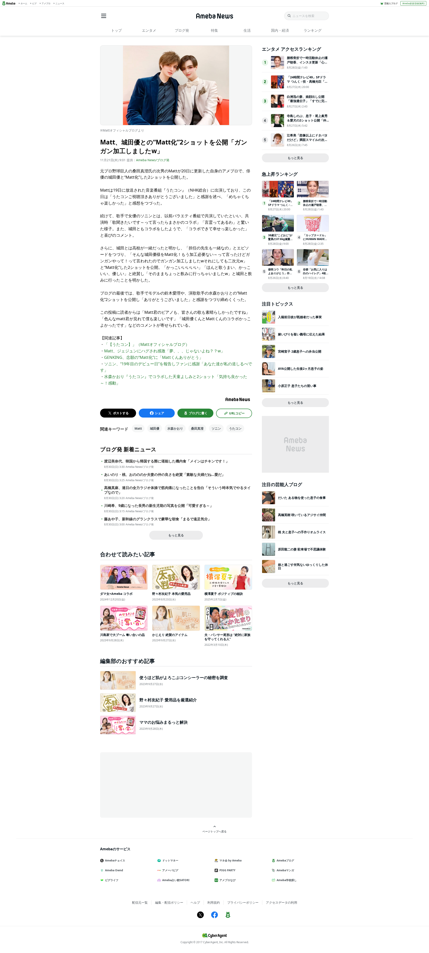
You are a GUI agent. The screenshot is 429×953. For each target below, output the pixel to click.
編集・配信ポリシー (169, 902)
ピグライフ (111, 880)
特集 (214, 30)
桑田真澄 (197, 428)
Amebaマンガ (285, 870)
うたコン (235, 428)
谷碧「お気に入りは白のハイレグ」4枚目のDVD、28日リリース (316, 275)
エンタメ (149, 30)
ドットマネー (170, 860)
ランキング (313, 30)
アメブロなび (227, 880)
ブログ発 (182, 30)
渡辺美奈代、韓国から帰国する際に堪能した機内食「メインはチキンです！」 (166, 461)
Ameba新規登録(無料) (413, 3)
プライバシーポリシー (243, 902)
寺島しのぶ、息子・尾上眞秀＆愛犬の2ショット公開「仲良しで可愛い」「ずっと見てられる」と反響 (307, 122)
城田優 (154, 428)
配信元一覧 (140, 902)
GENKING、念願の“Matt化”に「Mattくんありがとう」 (153, 357)
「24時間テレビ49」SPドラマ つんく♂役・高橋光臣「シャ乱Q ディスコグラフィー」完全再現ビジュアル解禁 (307, 83)
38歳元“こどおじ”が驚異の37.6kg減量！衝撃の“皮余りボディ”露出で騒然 (280, 240)
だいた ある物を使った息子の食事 (302, 497)
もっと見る (176, 535)
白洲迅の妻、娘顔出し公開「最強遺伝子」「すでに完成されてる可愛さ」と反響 (307, 100)
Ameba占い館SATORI (175, 880)
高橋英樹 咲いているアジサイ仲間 (302, 515)
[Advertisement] (140, 785)
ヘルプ (195, 902)
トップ (116, 30)
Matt (138, 428)
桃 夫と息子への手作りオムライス (302, 532)
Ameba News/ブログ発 (152, 160)
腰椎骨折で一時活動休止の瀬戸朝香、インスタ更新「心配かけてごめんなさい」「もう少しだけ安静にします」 (307, 64)
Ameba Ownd (114, 870)
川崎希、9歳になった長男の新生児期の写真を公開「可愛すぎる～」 (158, 505)
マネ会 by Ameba (230, 860)
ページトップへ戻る (214, 831)
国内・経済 (280, 30)
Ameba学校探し (287, 880)
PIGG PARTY (227, 870)
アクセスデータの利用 (281, 902)
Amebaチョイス (115, 860)
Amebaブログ (285, 860)
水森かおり (175, 428)
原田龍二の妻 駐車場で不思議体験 (302, 549)
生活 (247, 30)
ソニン (216, 428)
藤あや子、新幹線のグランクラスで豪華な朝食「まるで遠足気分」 (157, 519)
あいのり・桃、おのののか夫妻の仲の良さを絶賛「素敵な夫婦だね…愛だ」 (164, 474)
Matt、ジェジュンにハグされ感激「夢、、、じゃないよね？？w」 (164, 350)
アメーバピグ (170, 870)
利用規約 (213, 902)
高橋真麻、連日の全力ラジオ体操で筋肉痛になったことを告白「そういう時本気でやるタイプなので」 (177, 490)
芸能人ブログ (391, 3)
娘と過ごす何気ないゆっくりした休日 (303, 566)
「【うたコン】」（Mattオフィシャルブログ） (146, 344)
